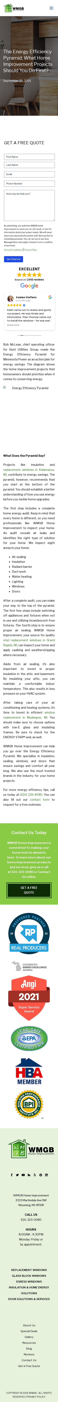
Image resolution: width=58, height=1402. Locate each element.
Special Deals (29, 1331)
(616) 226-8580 (31, 794)
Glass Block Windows (29, 1275)
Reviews (29, 1354)
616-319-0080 (23, 872)
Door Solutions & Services (29, 1299)
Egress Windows (29, 1281)
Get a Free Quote (29, 1366)
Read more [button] (13, 325)
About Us (29, 1325)
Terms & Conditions (13, 250)
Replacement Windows (29, 1270)
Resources (29, 1342)
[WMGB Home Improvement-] (13, 8)
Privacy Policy (30, 250)
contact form (40, 799)
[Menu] (52, 8)
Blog (29, 1348)
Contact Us (29, 1360)
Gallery (29, 1337)
